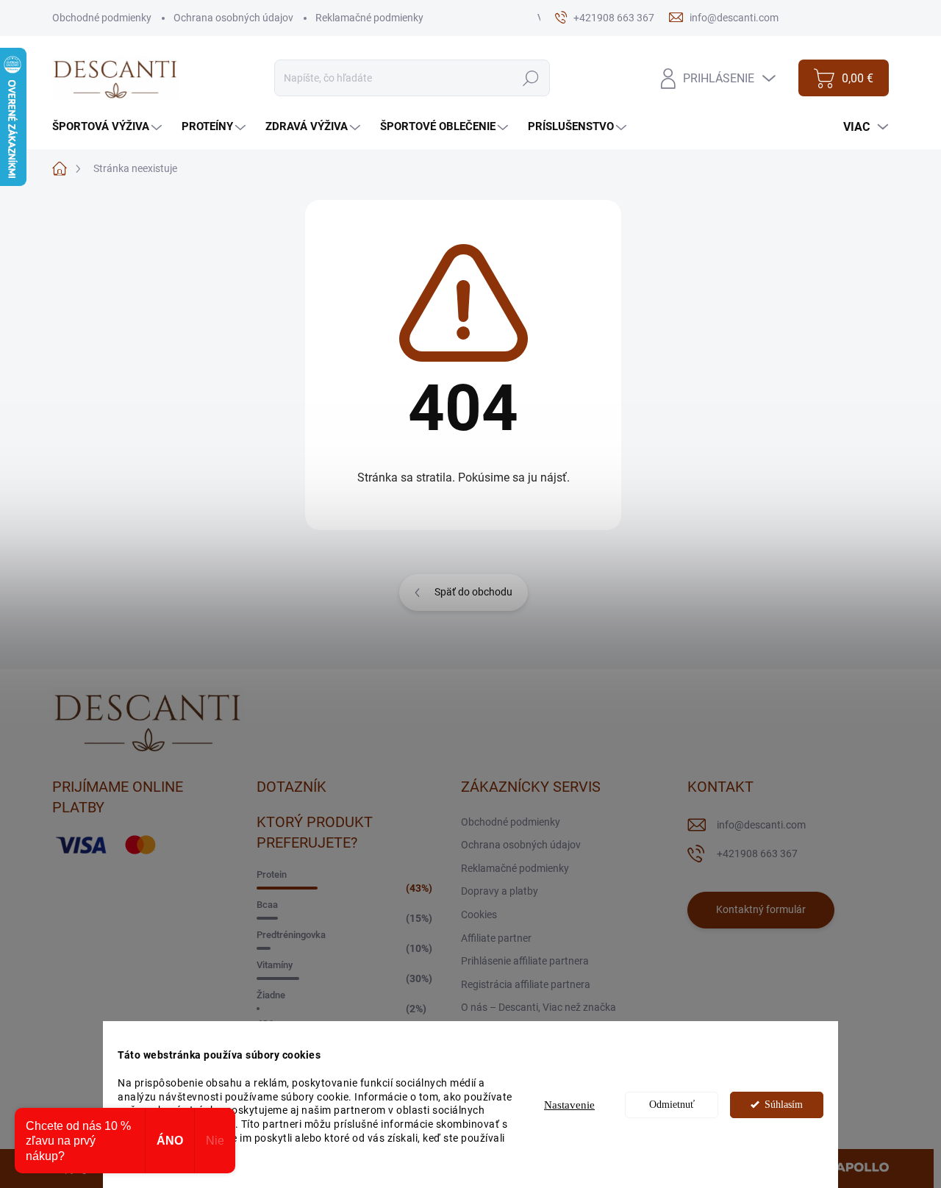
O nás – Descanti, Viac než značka (538, 1007)
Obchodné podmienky (101, 18)
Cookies (479, 914)
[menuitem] (108, 126)
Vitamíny (275, 964)
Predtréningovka (291, 934)
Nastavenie (569, 1105)
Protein (272, 874)
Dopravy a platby (499, 891)
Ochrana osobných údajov (233, 18)
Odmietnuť (672, 1104)
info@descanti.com (761, 825)
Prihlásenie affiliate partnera (525, 961)
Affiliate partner (496, 938)
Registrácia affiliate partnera (525, 984)
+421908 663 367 (757, 853)
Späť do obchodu (473, 592)
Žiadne (271, 995)
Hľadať (531, 78)
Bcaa (267, 904)
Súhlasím (784, 1104)
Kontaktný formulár (761, 909)
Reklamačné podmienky (369, 18)
